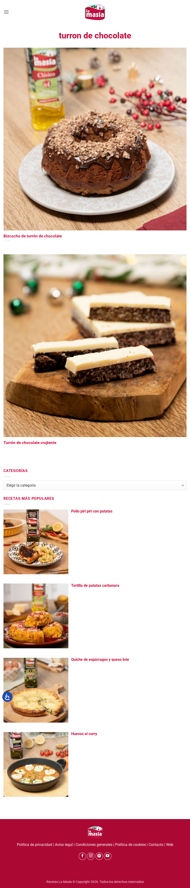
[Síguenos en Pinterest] (99, 856)
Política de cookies (130, 844)
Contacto (156, 844)
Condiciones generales (94, 844)
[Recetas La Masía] (95, 12)
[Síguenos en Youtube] (107, 856)
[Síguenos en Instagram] (91, 856)
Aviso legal (64, 844)
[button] (6, 12)
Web (169, 844)
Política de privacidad (34, 844)
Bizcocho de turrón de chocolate (32, 236)
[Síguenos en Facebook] (82, 856)
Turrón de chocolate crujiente (29, 443)
